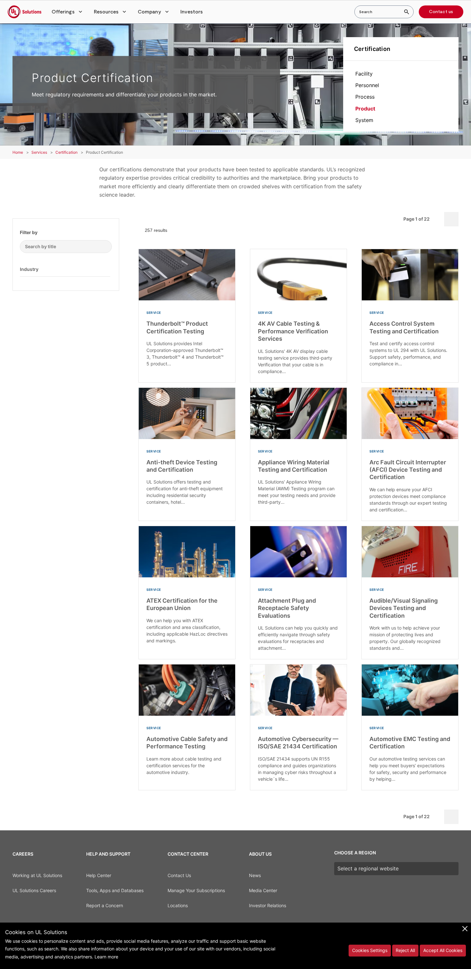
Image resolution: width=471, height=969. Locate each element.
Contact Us (179, 875)
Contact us (441, 12)
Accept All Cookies (442, 950)
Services (39, 152)
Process (365, 97)
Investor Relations (267, 905)
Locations (178, 905)
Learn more (106, 956)
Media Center (263, 890)
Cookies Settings (369, 950)
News (255, 875)
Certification (372, 48)
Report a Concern (104, 905)
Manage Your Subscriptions (196, 890)
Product (365, 108)
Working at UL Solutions (37, 875)
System (364, 120)
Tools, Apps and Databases (115, 890)
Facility (364, 73)
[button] (67, 11)
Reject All (405, 950)
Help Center (98, 875)
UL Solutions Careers (34, 890)
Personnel (367, 85)
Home (17, 152)
